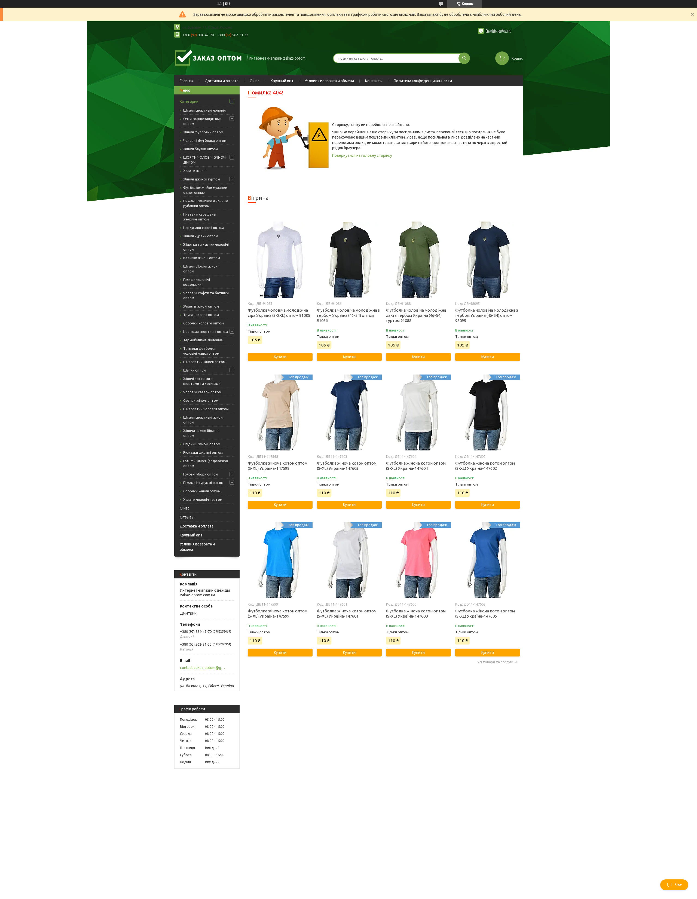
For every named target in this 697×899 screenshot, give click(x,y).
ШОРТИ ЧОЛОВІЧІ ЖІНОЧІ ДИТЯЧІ (204, 159)
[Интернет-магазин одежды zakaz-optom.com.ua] (208, 57)
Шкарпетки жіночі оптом (204, 362)
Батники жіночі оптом (201, 258)
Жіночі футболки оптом (203, 132)
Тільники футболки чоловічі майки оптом (201, 350)
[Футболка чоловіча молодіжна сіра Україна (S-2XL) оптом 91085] (280, 260)
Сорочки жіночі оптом (202, 491)
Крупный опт (282, 81)
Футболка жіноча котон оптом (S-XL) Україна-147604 (416, 466)
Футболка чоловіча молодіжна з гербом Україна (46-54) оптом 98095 (486, 315)
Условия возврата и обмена (329, 81)
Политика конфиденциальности (423, 81)
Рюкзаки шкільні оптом (203, 452)
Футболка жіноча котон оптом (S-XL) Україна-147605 (485, 613)
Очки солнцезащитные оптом (202, 121)
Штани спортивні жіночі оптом (203, 419)
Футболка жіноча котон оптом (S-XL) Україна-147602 (485, 466)
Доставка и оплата (222, 81)
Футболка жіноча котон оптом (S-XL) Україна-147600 (416, 613)
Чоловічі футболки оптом (205, 140)
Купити (280, 357)
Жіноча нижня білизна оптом (201, 433)
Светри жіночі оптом (200, 400)
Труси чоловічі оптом (201, 315)
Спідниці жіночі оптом (201, 444)
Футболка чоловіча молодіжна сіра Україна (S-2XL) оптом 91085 (279, 313)
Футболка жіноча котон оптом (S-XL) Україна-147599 (277, 613)
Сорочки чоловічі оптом (203, 323)
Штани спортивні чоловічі (205, 110)
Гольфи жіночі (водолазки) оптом (205, 463)
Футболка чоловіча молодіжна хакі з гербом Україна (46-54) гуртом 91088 (416, 315)
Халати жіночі (194, 171)
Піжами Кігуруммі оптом (203, 482)
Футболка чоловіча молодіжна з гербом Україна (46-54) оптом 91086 (348, 315)
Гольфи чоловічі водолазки (196, 282)
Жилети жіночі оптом (201, 306)
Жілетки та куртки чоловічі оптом (206, 247)
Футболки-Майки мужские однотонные (205, 190)
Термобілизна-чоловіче (203, 340)
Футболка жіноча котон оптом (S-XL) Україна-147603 (347, 466)
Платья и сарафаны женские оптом (199, 216)
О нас (254, 81)
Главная (187, 81)
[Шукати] (464, 58)
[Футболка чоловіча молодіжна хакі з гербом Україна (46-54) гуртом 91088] (418, 260)
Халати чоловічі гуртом (202, 499)
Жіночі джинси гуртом (201, 179)
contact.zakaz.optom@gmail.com (204, 667)
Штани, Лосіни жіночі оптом (200, 268)
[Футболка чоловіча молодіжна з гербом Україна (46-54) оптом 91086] (349, 260)
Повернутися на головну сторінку (362, 155)
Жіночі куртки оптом (200, 236)
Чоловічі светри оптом (202, 392)
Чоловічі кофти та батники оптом (206, 295)
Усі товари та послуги (495, 662)
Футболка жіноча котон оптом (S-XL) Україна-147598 (277, 466)
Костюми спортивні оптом (205, 331)
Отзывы (187, 517)
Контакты (374, 81)
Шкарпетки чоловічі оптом (206, 409)
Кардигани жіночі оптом (203, 227)
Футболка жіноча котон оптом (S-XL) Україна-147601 (347, 613)
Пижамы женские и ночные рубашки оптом (205, 203)
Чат (678, 885)
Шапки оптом (194, 370)
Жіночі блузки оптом (200, 149)
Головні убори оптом (200, 474)
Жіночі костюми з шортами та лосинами (202, 381)
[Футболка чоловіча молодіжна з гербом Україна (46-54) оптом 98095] (487, 260)
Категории (189, 101)
